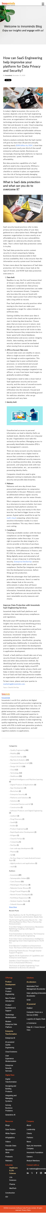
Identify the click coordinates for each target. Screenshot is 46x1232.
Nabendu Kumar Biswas (20, 888)
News (29, 1142)
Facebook (3, 734)
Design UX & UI (17, 766)
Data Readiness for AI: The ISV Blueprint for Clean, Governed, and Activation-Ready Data (26, 916)
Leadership (31, 1129)
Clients (29, 1133)
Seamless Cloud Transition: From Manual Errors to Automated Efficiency (24, 962)
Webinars (8, 1161)
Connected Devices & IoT (21, 763)
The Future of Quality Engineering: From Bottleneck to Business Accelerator (24, 967)
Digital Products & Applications (23, 785)
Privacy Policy (26, 1210)
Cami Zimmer (17, 882)
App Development (18, 788)
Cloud (14, 770)
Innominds (6, 698)
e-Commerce (31, 1023)
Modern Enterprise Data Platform (11, 1024)
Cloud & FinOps (17, 839)
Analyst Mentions (33, 1161)
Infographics (10, 1138)
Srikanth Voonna (17, 904)
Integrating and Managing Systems (10, 1098)
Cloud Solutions (11, 1052)
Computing (15, 842)
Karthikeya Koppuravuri (20, 898)
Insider (14, 826)
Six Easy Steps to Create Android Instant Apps (25, 859)
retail (13, 867)
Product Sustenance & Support (10, 1008)
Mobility (15, 753)
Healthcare (16, 776)
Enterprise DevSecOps (23, 561)
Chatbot (29, 1008)
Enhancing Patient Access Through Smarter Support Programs (25, 952)
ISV (6, 1197)
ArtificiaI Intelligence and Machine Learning (26, 780)
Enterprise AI (10, 1038)
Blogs (7, 1125)
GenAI (13, 822)
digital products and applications (23, 863)
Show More (13, 907)
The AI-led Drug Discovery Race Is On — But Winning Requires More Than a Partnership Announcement (25, 922)
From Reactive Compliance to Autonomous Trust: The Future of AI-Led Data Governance (26, 947)
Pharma (14, 852)
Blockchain (15, 791)
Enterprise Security (18, 794)
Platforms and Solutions (20, 798)
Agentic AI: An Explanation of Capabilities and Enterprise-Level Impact (26, 957)
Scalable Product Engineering (9, 991)
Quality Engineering (19, 750)
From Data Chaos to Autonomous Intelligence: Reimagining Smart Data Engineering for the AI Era (26, 941)
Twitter (9, 734)
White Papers (10, 1133)
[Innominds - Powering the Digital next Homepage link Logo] (22, 4)
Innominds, (9, 75)
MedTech (12, 1188)
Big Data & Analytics (19, 760)
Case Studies (10, 1129)
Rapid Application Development (23, 832)
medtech (14, 816)
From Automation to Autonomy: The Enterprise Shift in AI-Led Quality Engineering (26, 935)
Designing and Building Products (10, 1089)
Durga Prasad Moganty (20, 891)
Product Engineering (19, 829)
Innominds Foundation (35, 1152)
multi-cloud (11, 518)
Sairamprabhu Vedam (19, 878)
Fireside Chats (10, 1146)
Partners (30, 1138)
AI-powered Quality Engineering (9, 1045)
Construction (16, 807)
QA (12, 855)
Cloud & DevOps (13, 687)
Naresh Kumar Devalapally (21, 895)
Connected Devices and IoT (21, 804)
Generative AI (10, 1115)
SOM (28, 1000)
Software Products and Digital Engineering (25, 812)
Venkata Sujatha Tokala (20, 901)
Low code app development (21, 848)
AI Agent (14, 835)
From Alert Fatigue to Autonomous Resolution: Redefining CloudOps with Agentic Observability (26, 929)
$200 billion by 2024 (24, 145)
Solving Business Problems (9, 1108)
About (29, 1125)
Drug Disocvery (17, 819)
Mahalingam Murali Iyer (20, 885)
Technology (16, 773)
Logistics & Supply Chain (36, 1019)
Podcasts (9, 1157)
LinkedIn (6, 734)
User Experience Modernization (10, 1058)
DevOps (14, 845)
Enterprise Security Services (9, 1068)
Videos (8, 1142)
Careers (30, 1157)
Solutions (15, 801)
